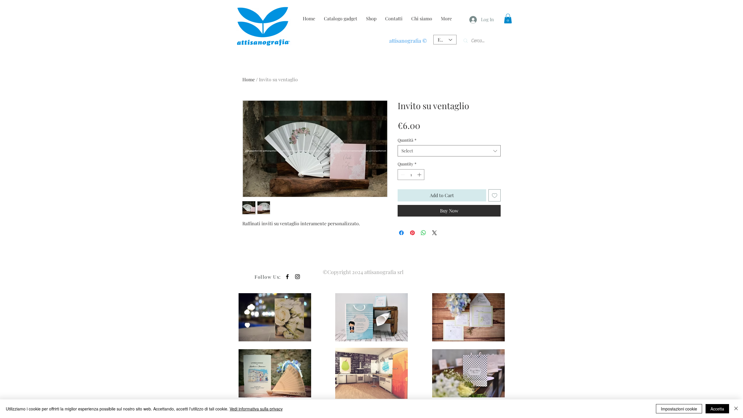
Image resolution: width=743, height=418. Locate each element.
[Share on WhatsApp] (423, 232)
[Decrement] (402, 175)
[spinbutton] (411, 175)
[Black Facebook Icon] (287, 276)
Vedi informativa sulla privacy (256, 409)
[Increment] (419, 175)
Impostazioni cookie (679, 409)
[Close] (736, 408)
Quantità (407, 140)
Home (248, 79)
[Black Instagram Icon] (297, 276)
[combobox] (449, 150)
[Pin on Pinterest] (412, 232)
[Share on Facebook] (401, 232)
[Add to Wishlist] (494, 195)
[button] (508, 18)
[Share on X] (434, 232)
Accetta (717, 409)
